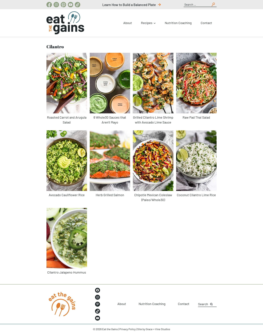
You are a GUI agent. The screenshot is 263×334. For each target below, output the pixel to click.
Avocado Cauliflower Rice (67, 195)
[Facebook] (49, 4)
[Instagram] (56, 4)
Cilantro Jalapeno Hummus (66, 272)
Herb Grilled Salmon (110, 195)
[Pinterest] (63, 4)
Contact (206, 23)
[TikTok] (77, 4)
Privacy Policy (127, 329)
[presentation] (66, 83)
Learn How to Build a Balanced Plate (129, 5)
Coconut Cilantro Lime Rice (196, 195)
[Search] (211, 304)
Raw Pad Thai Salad (196, 117)
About (127, 23)
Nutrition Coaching (178, 23)
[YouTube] (70, 4)
